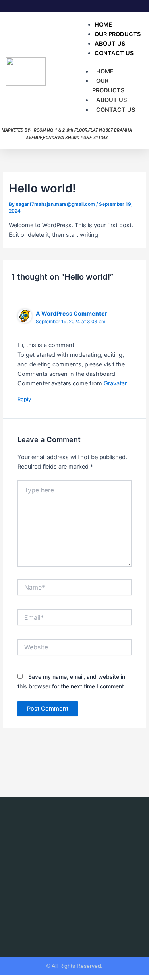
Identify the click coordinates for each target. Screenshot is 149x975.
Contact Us (114, 53)
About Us (111, 99)
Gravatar (115, 383)
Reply (24, 399)
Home (105, 71)
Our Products (108, 85)
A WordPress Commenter (71, 313)
